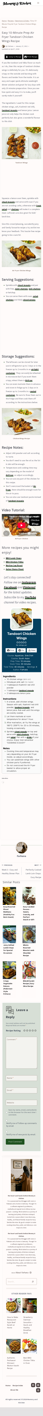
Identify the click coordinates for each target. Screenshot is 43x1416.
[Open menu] (38, 3)
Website (10, 1102)
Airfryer (28, 380)
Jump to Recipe (14, 57)
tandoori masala (9, 110)
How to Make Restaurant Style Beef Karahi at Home (12, 1322)
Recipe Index (18, 1385)
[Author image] (3, 46)
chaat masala (8, 202)
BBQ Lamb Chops (13, 558)
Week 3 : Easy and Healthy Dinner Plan (10, 869)
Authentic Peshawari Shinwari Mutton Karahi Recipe (13, 1363)
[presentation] (9, 896)
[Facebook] (33, 1385)
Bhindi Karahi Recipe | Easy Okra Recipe (28, 983)
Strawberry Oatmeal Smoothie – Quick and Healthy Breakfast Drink (28, 1325)
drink (29, 737)
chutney (15, 209)
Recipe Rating (13, 1030)
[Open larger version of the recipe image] (21, 618)
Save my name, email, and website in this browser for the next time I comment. (22, 1112)
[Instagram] (38, 1385)
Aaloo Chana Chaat (15, 569)
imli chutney (34, 289)
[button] (17, 642)
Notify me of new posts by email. (21, 1134)
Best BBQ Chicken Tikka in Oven (29, 1360)
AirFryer (9, 475)
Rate (33, 650)
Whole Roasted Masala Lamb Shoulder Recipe (28, 950)
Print (12, 650)
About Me (14, 1390)
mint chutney (21, 289)
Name (10, 1078)
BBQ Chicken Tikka (15, 562)
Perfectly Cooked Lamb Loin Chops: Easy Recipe (33, 871)
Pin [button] (22, 650)
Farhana (10, 46)
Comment (12, 1039)
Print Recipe (32, 57)
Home (8, 1385)
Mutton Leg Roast (14, 565)
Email (10, 1090)
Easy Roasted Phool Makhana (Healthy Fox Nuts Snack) (9, 912)
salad (35, 296)
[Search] (32, 1281)
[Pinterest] (38, 1390)
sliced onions (29, 300)
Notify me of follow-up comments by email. (21, 1124)
